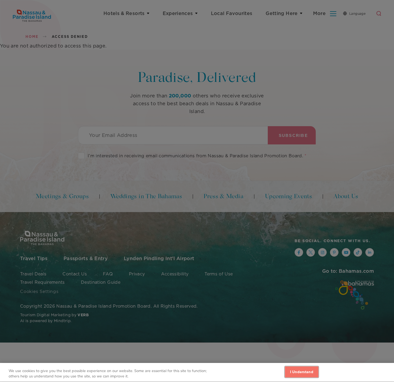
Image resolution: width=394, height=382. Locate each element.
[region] (197, 372)
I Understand (301, 372)
